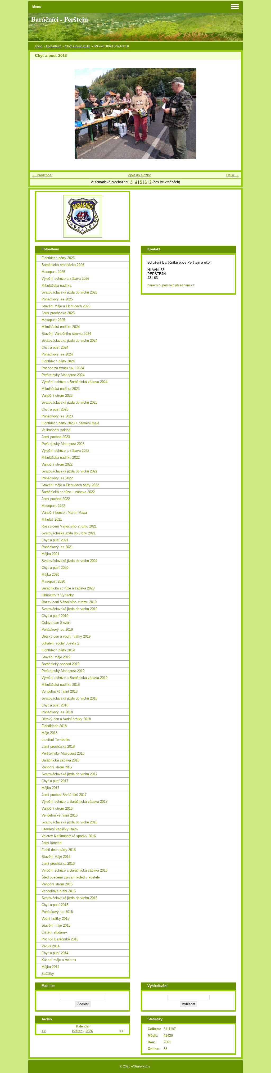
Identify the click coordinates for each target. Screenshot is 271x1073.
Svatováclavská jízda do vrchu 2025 (69, 292)
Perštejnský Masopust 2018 (63, 753)
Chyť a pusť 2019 (55, 616)
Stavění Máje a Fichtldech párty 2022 (70, 485)
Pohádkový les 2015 (57, 912)
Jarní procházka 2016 (58, 863)
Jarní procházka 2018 (58, 747)
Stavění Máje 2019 (56, 657)
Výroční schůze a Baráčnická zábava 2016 (74, 870)
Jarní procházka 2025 (58, 313)
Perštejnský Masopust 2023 (63, 444)
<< (44, 1031)
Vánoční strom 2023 (57, 396)
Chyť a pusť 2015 (55, 905)
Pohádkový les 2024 (57, 354)
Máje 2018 (49, 733)
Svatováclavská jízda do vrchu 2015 (69, 898)
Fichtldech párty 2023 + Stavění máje (70, 423)
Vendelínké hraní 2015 (59, 891)
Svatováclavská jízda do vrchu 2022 (69, 471)
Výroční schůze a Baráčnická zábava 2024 (74, 382)
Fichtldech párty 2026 (58, 258)
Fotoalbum (53, 46)
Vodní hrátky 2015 (55, 919)
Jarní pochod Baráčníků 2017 (64, 795)
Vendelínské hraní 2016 (60, 815)
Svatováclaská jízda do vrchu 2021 (69, 533)
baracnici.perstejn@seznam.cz (171, 285)
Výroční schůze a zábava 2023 (65, 451)
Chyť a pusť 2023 (55, 409)
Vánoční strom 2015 (57, 884)
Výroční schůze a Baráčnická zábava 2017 (74, 802)
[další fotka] (233, 113)
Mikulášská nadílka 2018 (61, 685)
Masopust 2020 (53, 581)
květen (77, 1031)
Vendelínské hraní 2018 (60, 691)
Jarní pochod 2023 (56, 437)
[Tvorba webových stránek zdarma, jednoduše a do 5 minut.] (149, 1067)
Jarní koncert (52, 843)
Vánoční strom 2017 (57, 767)
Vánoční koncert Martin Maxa (64, 513)
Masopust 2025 (53, 320)
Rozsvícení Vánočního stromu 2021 (69, 526)
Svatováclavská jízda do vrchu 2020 (69, 561)
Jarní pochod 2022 (56, 499)
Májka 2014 (50, 967)
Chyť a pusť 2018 (77, 46)
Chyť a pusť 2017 (55, 781)
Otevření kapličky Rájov (60, 829)
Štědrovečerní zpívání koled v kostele (71, 877)
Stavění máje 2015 (56, 925)
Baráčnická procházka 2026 (63, 265)
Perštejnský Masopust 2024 (63, 375)
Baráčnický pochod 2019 (60, 664)
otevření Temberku (56, 740)
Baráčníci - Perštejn (59, 19)
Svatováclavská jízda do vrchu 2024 (69, 340)
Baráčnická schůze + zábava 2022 (68, 492)
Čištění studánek (54, 932)
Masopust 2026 (53, 272)
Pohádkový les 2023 (57, 416)
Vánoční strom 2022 (57, 464)
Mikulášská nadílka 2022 (61, 457)
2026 (89, 1031)
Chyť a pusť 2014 (55, 953)
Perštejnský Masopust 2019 (63, 671)
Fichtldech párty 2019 (58, 650)
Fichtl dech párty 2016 (59, 850)
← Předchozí (42, 175)
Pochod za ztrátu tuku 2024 (63, 368)
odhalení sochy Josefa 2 (60, 643)
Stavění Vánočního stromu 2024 (66, 334)
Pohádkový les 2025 (57, 299)
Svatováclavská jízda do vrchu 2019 (69, 609)
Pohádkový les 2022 (57, 478)
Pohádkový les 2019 (57, 630)
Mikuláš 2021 (52, 519)
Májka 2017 (50, 788)
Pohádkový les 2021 (57, 547)
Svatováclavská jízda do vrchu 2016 (69, 822)
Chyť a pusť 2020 (55, 568)
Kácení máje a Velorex (59, 960)
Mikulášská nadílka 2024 (61, 327)
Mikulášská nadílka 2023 (61, 389)
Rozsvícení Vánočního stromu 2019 (69, 602)
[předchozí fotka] (38, 113)
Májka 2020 (50, 574)
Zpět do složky (139, 175)
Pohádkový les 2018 (57, 712)
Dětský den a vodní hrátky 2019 (66, 636)
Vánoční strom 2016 (57, 808)
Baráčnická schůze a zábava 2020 (68, 588)
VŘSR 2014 (51, 946)
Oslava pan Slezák (56, 623)
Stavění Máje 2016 (56, 857)
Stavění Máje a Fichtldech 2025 (66, 306)
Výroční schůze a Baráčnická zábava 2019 (74, 678)
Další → (232, 175)
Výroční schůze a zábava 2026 (65, 279)
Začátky (48, 974)
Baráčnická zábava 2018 (60, 760)
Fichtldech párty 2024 (58, 361)
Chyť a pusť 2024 (55, 347)
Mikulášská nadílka (56, 285)
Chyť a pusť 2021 (55, 540)
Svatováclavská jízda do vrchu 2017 (69, 774)
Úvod (39, 46)
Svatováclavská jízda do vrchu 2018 (69, 698)
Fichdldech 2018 (54, 726)
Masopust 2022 (53, 506)
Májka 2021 (50, 554)
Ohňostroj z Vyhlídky (58, 595)
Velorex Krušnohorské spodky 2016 (69, 836)
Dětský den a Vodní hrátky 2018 (66, 719)
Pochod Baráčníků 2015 (60, 939)
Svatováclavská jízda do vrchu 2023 (69, 402)
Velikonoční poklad (56, 430)
